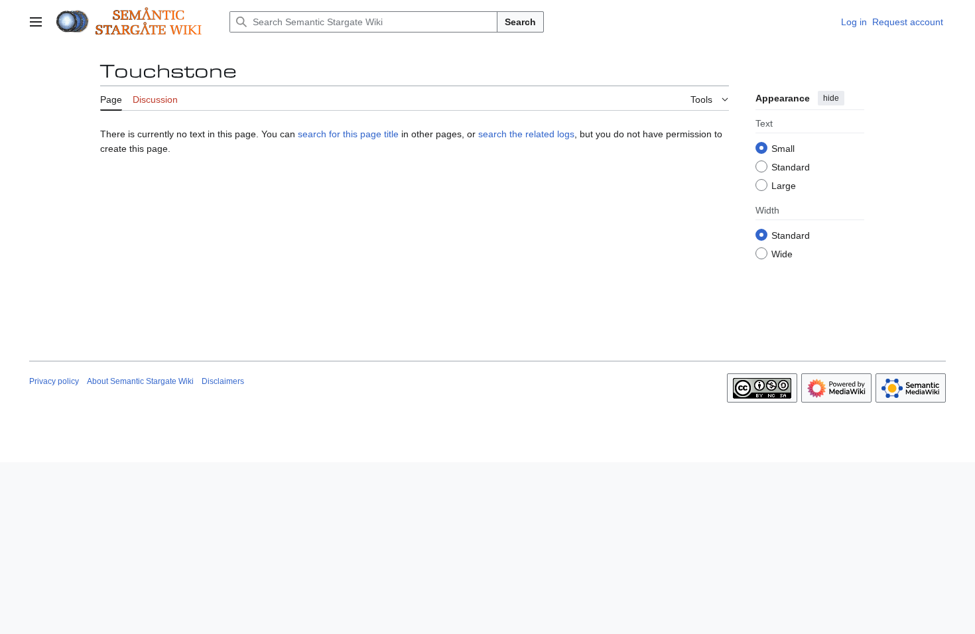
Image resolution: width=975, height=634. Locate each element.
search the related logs (526, 134)
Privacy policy (54, 381)
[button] (35, 21)
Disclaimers (223, 381)
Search (520, 22)
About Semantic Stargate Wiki (140, 381)
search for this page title (348, 134)
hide (831, 98)
